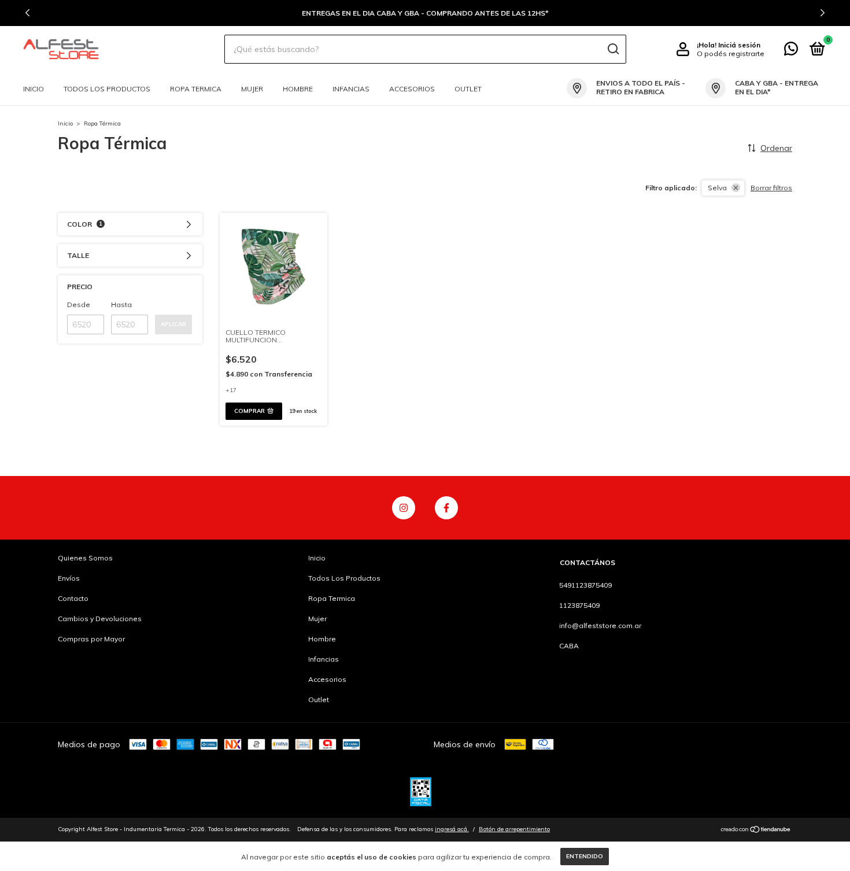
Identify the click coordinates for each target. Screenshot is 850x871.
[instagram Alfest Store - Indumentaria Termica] (403, 507)
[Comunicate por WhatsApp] (791, 51)
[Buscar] (612, 49)
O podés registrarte (730, 53)
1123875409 (579, 605)
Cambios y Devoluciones (100, 618)
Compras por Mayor (91, 638)
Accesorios (412, 88)
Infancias (350, 88)
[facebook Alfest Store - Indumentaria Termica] (446, 507)
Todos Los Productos (107, 88)
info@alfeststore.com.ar (600, 625)
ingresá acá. (452, 829)
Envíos (69, 578)
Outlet (468, 88)
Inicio (33, 88)
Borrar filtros (771, 187)
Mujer (252, 88)
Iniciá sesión (739, 44)
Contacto (73, 598)
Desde (78, 304)
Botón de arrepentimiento (514, 829)
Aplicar (173, 324)
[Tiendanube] (756, 830)
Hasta (121, 304)
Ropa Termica (195, 88)
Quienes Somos (85, 557)
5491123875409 (585, 585)
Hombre (298, 88)
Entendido (584, 856)
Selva (717, 187)
